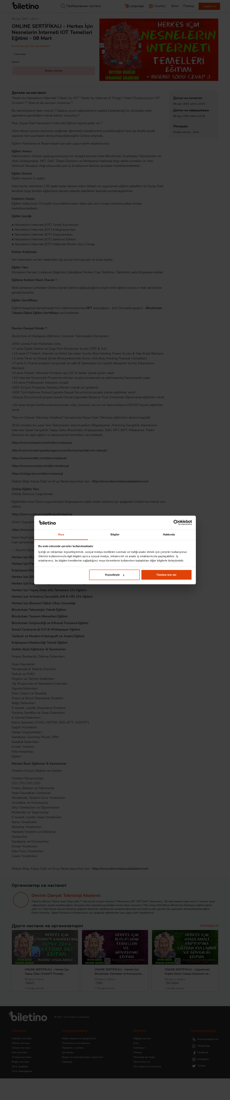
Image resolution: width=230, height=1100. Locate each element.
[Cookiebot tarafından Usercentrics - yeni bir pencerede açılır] (176, 522)
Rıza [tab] (61, 534)
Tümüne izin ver (166, 574)
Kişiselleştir (112, 574)
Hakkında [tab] (169, 534)
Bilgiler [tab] (115, 534)
